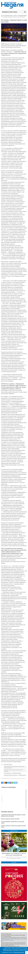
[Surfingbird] (8, 783)
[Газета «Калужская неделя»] (12, 7)
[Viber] (10, 783)
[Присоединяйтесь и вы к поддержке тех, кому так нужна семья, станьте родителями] (14, 842)
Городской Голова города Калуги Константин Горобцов (13, 770)
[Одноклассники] (4, 783)
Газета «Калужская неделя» (7, 15)
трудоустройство (22, 775)
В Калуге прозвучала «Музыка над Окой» (10, 818)
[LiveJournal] (6, 783)
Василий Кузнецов (8, 764)
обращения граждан (16, 773)
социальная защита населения (10, 775)
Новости (15, 15)
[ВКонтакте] (2, 783)
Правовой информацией (19, 952)
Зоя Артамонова (7, 773)
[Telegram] (17, 783)
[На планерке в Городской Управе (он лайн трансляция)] (14, 41)
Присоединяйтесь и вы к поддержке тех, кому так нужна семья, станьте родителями (14, 854)
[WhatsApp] (12, 783)
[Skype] (14, 783)
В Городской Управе (22, 15)
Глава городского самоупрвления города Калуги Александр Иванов (14, 767)
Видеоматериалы (14, 830)
